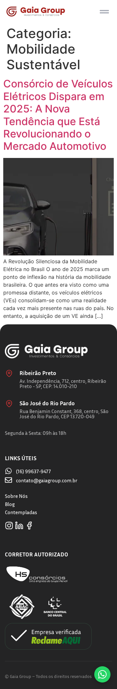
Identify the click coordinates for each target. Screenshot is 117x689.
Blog (10, 504)
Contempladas (21, 512)
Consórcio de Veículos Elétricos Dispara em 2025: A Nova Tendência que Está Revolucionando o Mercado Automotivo (58, 114)
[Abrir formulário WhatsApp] (102, 674)
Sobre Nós (16, 496)
